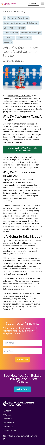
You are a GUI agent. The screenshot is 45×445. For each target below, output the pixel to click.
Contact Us (8, 426)
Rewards (7, 42)
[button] (14, 11)
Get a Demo (33, 3)
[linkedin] (4, 439)
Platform (7, 411)
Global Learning (10, 33)
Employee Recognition (14, 28)
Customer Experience (18, 18)
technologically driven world (19, 96)
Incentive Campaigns (31, 33)
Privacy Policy (9, 430)
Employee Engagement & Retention (20, 23)
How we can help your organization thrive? (22, 149)
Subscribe (22, 359)
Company (7, 419)
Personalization (24, 37)
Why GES (7, 415)
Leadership (8, 37)
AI (4, 18)
